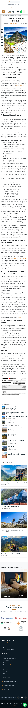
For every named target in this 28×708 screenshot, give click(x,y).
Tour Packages (12, 434)
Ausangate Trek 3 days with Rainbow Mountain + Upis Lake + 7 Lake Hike (17, 453)
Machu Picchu (20, 85)
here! (20, 317)
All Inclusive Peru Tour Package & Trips (16, 428)
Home (2, 15)
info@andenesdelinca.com (10, 681)
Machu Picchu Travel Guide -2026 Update (16, 421)
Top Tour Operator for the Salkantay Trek (16, 416)
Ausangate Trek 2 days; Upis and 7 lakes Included (16, 441)
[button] (3, 11)
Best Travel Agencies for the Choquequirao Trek (13, 407)
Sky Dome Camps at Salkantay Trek (15, 412)
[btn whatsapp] (21, 11)
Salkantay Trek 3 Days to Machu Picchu (16, 447)
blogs (6, 15)
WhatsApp (5, 687)
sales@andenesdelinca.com (10, 685)
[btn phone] (24, 11)
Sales (3, 683)
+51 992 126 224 (7, 689)
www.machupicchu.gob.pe (18, 258)
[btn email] (18, 11)
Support (4, 680)
